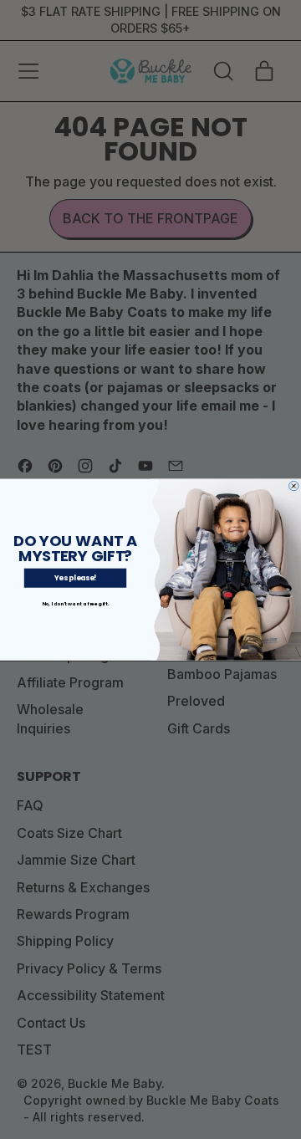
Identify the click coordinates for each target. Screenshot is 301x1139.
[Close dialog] (294, 486)
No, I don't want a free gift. (76, 603)
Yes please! (75, 578)
